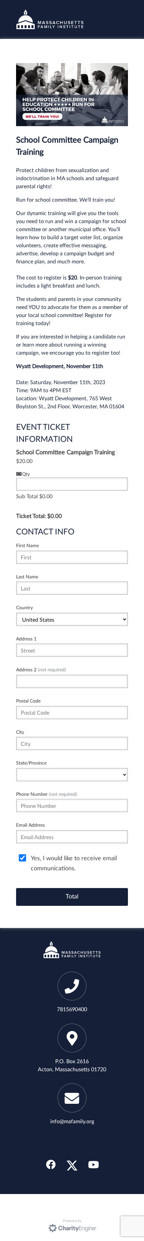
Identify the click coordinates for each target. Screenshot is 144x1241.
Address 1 (26, 638)
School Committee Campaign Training (65, 453)
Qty (26, 474)
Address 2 (41, 669)
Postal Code (28, 701)
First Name (27, 545)
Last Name (27, 576)
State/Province (31, 763)
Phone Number (46, 794)
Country (24, 607)
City (20, 732)
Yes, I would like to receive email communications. (74, 863)
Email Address (30, 825)
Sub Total (27, 496)
